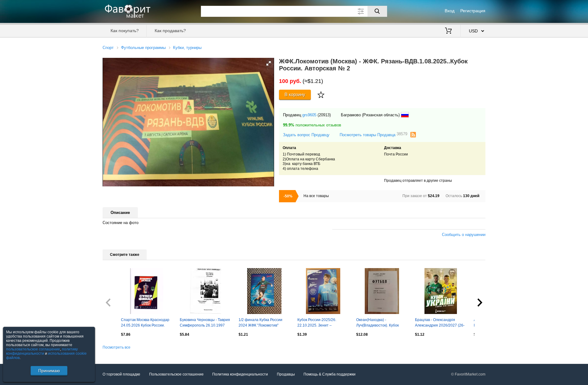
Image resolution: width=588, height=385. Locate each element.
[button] (268, 63)
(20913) (324, 115)
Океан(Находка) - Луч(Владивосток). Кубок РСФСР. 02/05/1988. (377, 323)
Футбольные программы (143, 47)
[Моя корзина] (448, 31)
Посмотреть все (116, 347)
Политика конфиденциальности (240, 374)
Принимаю (49, 370)
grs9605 (309, 115)
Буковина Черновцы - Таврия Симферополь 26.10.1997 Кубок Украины (205, 323)
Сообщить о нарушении (463, 234)
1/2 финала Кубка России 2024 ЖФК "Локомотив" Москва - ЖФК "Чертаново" (262, 323)
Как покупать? (125, 30)
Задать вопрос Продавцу (306, 135)
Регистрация (472, 10)
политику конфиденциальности (42, 351)
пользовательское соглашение (33, 349)
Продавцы (286, 374)
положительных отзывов (312, 125)
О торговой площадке (121, 374)
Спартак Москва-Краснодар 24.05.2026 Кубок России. (145, 322)
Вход (449, 10)
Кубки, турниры (187, 47)
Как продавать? (170, 30)
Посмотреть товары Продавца (373, 134)
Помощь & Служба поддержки (329, 374)
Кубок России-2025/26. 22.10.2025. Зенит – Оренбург (316, 323)
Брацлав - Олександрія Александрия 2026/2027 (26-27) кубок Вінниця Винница (440, 323)
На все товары (316, 196)
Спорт (108, 47)
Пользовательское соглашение (176, 374)
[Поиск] (377, 11)
